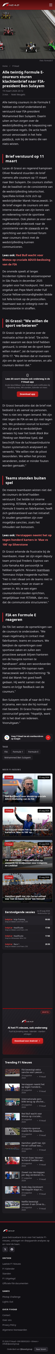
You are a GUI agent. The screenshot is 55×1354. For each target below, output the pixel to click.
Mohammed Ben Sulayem (17, 757)
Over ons (7, 1320)
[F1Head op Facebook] (12, 1249)
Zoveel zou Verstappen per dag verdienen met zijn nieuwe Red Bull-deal (33, 1173)
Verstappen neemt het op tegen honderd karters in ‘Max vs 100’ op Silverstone (26, 539)
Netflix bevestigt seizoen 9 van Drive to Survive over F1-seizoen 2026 (34, 1203)
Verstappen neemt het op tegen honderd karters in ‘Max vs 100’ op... (26, 831)
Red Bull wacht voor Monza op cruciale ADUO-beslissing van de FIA (26, 259)
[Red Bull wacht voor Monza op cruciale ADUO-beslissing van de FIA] (27, 788)
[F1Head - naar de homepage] (10, 5)
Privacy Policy (9, 1324)
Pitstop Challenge (11, 1296)
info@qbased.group (10, 1344)
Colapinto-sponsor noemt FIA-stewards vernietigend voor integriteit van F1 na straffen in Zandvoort (32, 1129)
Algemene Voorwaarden (14, 1329)
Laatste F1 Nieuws (11, 1263)
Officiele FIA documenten (15, 1283)
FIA (6, 751)
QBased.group (26, 1349)
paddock (8, 139)
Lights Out (7, 1301)
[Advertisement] (27, 984)
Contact (6, 1315)
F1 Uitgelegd (8, 1278)
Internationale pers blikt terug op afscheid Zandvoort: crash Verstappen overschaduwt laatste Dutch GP (33, 1100)
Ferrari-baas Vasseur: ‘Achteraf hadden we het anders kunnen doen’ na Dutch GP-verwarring (32, 1159)
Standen (6, 1273)
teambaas (43, 570)
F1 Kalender (8, 1268)
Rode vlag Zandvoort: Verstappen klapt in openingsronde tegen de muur (33, 1188)
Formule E (33, 751)
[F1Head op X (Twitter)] (5, 1249)
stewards (34, 228)
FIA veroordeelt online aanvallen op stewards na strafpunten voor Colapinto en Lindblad (26, 863)
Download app (27, 394)
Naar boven (41, 1349)
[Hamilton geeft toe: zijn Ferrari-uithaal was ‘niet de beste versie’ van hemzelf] (27, 888)
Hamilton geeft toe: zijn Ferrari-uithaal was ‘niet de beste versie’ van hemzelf (25, 897)
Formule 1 (18, 751)
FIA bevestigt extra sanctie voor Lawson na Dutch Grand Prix (33, 1071)
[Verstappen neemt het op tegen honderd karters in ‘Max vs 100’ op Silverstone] (27, 821)
